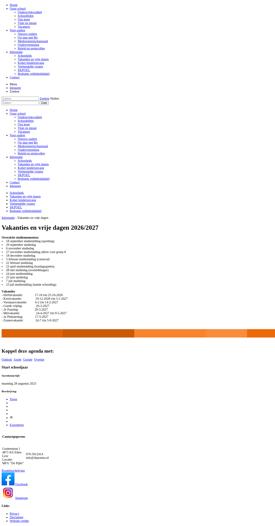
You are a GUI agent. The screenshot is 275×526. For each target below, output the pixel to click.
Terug (13, 399)
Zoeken (44, 98)
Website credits (19, 521)
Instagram (21, 498)
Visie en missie (27, 128)
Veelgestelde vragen (30, 171)
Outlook (7, 359)
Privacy (14, 513)
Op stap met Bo (28, 142)
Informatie (16, 157)
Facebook (21, 484)
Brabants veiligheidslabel (34, 178)
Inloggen (15, 88)
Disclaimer (16, 517)
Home (14, 110)
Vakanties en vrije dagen (33, 164)
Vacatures (24, 131)
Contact (15, 182)
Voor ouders (17, 135)
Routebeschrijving (13, 470)
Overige (39, 359)
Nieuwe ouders (27, 139)
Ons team (24, 124)
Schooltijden (26, 120)
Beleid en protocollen (31, 153)
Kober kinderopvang (31, 168)
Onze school (18, 113)
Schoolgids (25, 160)
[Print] (11, 417)
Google (27, 359)
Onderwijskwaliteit (30, 117)
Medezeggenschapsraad (33, 146)
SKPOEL (24, 175)
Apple (17, 359)
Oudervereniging (28, 149)
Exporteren (17, 425)
